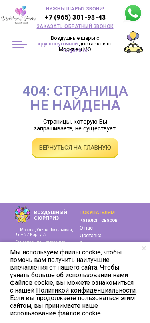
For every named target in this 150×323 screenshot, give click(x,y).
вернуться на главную (75, 147)
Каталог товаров (99, 220)
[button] (75, 26)
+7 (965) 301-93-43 (75, 17)
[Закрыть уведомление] (144, 248)
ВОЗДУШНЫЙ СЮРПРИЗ (50, 215)
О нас (86, 228)
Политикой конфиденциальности (86, 290)
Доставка (91, 235)
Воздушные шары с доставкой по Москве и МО (75, 43)
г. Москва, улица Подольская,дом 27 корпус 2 (44, 232)
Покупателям (97, 212)
